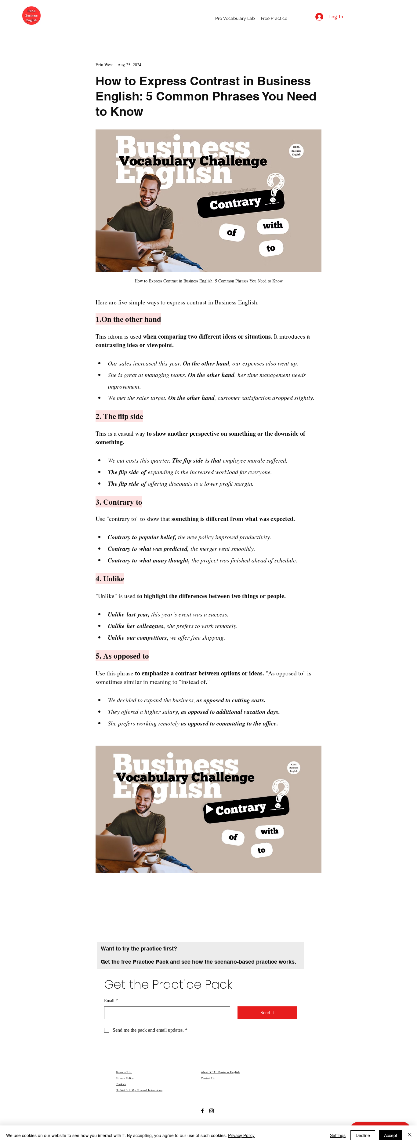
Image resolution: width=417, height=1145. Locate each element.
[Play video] (208, 809)
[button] (274, 18)
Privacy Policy (125, 1078)
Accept (390, 1135)
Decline (363, 1135)
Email (111, 1000)
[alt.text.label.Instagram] (212, 1111)
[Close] (409, 1135)
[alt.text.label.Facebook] (202, 1111)
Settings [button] (338, 1135)
